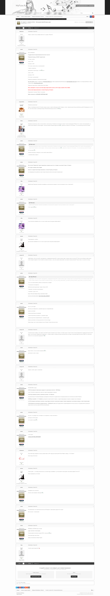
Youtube (93, 17)
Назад (19, 563)
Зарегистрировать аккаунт (36, 576)
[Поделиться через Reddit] (25, 587)
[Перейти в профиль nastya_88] (21, 263)
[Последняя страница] (32, 28)
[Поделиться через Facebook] (18, 587)
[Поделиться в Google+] (20, 587)
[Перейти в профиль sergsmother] (21, 110)
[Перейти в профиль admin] (18, 23)
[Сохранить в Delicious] (23, 587)
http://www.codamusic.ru (47, 81)
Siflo (21, 181)
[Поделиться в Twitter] (16, 587)
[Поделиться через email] (29, 587)
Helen (21, 120)
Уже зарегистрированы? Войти (82, 5)
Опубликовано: (32, 31)
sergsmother (21, 101)
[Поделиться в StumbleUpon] (27, 587)
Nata (21, 545)
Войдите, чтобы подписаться (80, 22)
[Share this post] (93, 31)
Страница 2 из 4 (36, 563)
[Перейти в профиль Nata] (21, 553)
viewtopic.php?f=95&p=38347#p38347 (34, 436)
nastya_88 (22, 255)
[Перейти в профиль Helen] (21, 129)
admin (26, 23)
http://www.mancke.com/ (38, 83)
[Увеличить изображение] (39, 548)
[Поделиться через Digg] (22, 587)
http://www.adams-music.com (71, 81)
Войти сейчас (74, 576)
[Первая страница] (17, 28)
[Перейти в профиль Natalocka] (21, 38)
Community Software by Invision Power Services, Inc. (85, 594)
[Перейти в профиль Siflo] (21, 189)
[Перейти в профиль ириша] (21, 244)
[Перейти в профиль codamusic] (21, 458)
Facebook (91, 17)
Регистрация (91, 5)
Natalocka (21, 31)
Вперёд (29, 563)
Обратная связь (19, 594)
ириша (21, 236)
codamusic (21, 450)
